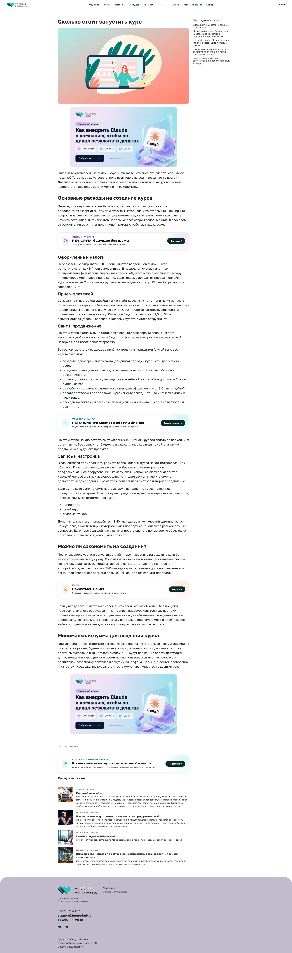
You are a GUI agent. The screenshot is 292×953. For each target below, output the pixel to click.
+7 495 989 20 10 (70, 920)
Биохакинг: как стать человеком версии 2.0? (211, 26)
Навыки (163, 4)
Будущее (134, 4)
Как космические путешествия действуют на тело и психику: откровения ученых (210, 52)
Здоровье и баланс (192, 4)
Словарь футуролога (115, 891)
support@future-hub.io (74, 915)
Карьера (210, 4)
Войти (282, 4)
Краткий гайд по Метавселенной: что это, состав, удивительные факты (211, 43)
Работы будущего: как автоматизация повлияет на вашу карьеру (211, 61)
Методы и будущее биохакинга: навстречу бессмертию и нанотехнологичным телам (210, 34)
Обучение (94, 4)
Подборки (120, 4)
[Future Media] (17, 4)
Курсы (107, 4)
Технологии (149, 4)
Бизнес (175, 4)
